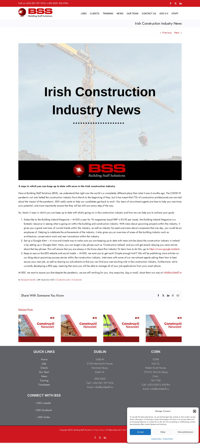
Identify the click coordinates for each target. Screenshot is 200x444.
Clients (44, 368)
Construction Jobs (63, 279)
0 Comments (77, 279)
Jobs (44, 363)
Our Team (44, 372)
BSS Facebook (44, 410)
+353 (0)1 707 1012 (35, 3)
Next (176, 32)
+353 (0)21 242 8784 (57, 3)
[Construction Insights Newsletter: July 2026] (79, 316)
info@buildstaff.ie (172, 272)
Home (44, 359)
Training (44, 380)
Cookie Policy (156, 438)
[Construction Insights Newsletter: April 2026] (164, 316)
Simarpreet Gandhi (28, 279)
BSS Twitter (44, 417)
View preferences (185, 432)
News (44, 376)
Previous (166, 32)
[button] (194, 411)
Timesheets (44, 384)
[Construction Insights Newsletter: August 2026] (36, 316)
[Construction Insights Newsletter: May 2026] (121, 316)
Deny (163, 432)
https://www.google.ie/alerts (164, 249)
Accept (140, 432)
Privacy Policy (168, 438)
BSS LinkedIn (44, 403)
